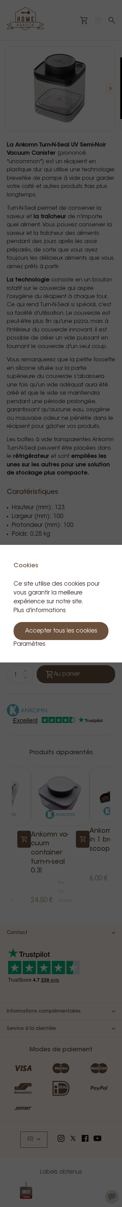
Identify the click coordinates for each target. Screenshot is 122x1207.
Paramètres (29, 644)
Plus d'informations (40, 611)
